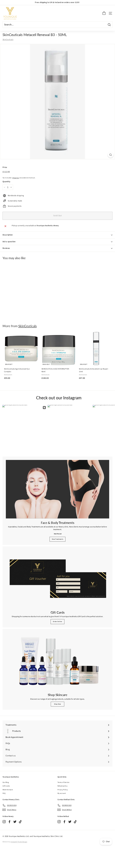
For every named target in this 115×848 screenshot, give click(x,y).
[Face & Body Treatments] (57, 489)
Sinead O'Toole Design (19, 842)
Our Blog (6, 782)
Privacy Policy (63, 790)
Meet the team (8, 790)
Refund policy (62, 786)
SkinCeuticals (8, 39)
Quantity (6, 181)
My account (62, 793)
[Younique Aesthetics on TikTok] (20, 821)
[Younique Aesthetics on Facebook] (9, 821)
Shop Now (57, 704)
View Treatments (57, 539)
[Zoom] (110, 155)
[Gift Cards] (57, 579)
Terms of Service (63, 782)
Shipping (15, 178)
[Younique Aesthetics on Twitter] (14, 821)
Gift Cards (6, 786)
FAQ (4, 793)
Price (5, 167)
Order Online (57, 622)
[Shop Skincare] (57, 661)
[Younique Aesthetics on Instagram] (4, 821)
